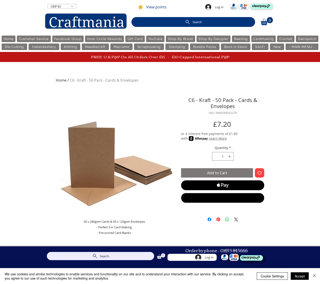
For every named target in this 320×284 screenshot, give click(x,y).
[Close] (314, 276)
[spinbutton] (223, 156)
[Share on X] (236, 219)
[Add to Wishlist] (259, 173)
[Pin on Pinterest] (218, 219)
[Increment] (230, 156)
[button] (62, 6)
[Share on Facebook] (209, 219)
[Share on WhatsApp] (227, 219)
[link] (267, 21)
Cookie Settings (272, 276)
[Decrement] (216, 156)
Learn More (218, 138)
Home (61, 80)
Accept (300, 276)
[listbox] (62, 6)
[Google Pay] (222, 198)
